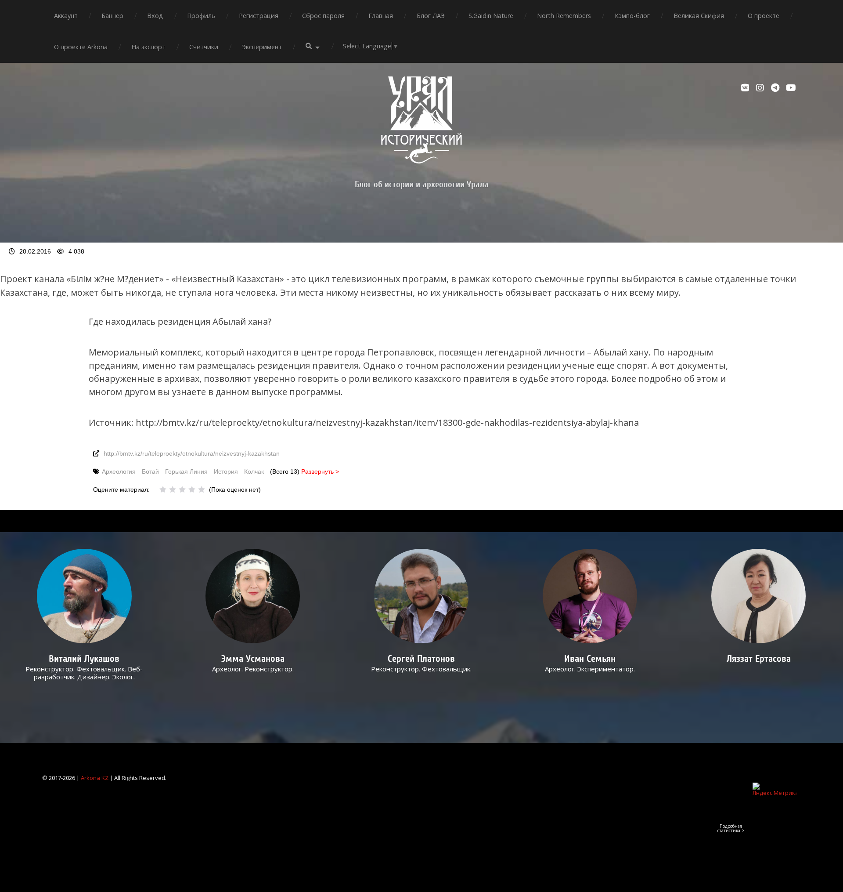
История (226, 471)
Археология (119, 471)
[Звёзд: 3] (182, 489)
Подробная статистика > (730, 828)
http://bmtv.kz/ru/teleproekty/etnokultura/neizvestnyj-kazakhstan (192, 453)
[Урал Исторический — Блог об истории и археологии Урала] (421, 120)
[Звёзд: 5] (201, 489)
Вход (155, 15)
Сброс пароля (323, 15)
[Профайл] (84, 596)
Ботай (150, 471)
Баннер (112, 15)
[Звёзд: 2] (172, 489)
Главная (380, 15)
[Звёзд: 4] (191, 489)
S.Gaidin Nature (490, 15)
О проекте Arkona (81, 47)
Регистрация (258, 15)
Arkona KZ (94, 778)
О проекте (763, 15)
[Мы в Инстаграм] (761, 88)
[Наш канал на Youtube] (791, 88)
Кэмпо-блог (632, 15)
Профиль (201, 15)
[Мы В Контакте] (746, 88)
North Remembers (564, 15)
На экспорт (148, 47)
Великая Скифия (699, 15)
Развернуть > (320, 471)
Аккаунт (66, 15)
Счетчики (203, 47)
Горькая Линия (186, 471)
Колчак (254, 471)
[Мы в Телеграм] (776, 88)
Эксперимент (262, 47)
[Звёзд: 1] (163, 489)
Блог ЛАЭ (431, 15)
